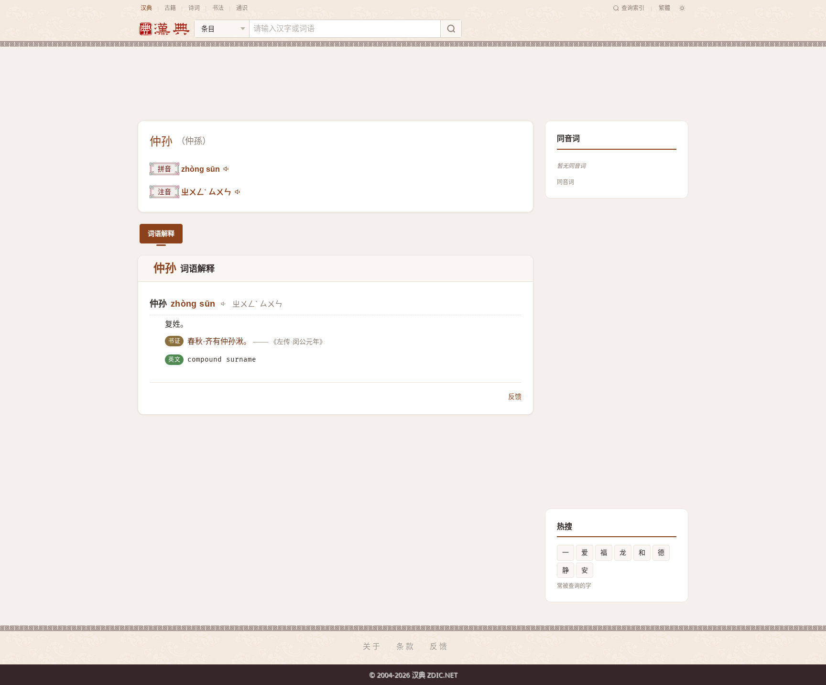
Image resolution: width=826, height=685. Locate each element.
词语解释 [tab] (161, 233)
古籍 (170, 8)
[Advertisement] (413, 76)
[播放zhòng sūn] (226, 169)
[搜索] (450, 28)
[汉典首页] (164, 29)
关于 (372, 646)
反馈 (515, 396)
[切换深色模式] (682, 8)
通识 (242, 8)
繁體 (664, 8)
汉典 (146, 8)
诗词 (194, 8)
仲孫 (193, 141)
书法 (218, 8)
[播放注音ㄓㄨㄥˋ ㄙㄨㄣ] (238, 192)
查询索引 (632, 8)
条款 (405, 646)
